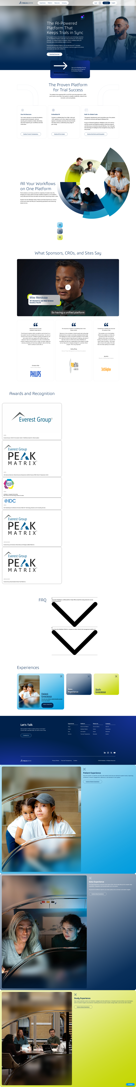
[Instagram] (108, 753)
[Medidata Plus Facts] (61, 69)
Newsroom (108, 731)
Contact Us (26, 735)
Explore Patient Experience (92, 781)
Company (64, 3)
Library (94, 729)
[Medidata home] (26, 2)
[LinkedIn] (105, 753)
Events (94, 731)
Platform (50, 3)
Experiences (43, 3)
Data (69, 731)
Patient (69, 729)
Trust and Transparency (85, 734)
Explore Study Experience (83, 1007)
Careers (107, 734)
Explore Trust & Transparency (30, 134)
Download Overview (54, 54)
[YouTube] (114, 753)
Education (95, 734)
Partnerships (108, 729)
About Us (107, 726)
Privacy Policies (55, 760)
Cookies (75, 760)
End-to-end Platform (84, 726)
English (113, 3)
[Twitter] (111, 753)
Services (69, 734)
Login (95, 3)
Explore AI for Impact (59, 134)
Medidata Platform (84, 729)
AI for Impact (83, 731)
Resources (57, 3)
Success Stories (96, 726)
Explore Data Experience (98, 894)
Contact (106, 3)
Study (69, 726)
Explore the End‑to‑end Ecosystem (95, 134)
